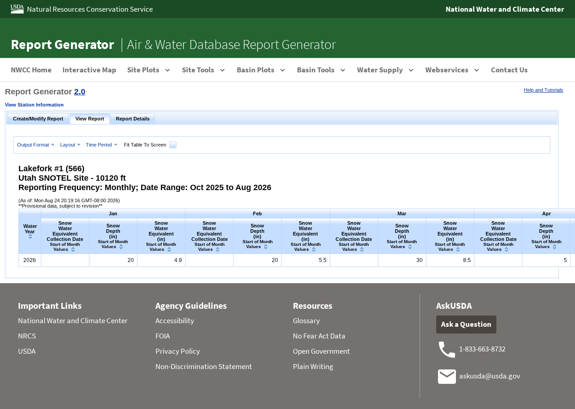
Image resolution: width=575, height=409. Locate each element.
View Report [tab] (89, 118)
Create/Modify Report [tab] (38, 118)
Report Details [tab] (133, 118)
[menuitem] (36, 144)
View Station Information (34, 104)
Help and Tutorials (543, 90)
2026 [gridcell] (29, 260)
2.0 (79, 91)
